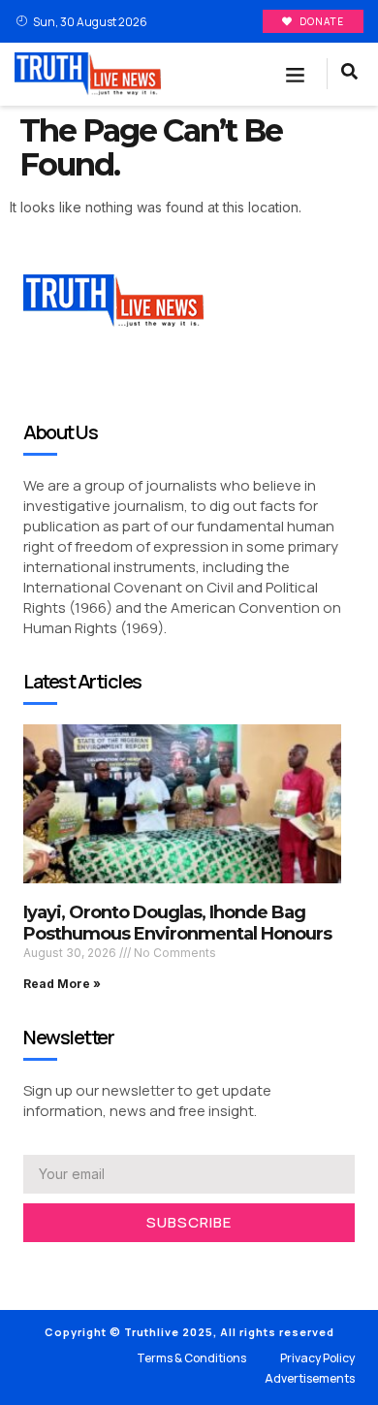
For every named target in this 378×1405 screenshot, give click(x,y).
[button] (295, 74)
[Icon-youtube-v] (116, 1267)
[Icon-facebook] (29, 1267)
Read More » (62, 983)
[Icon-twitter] (58, 1267)
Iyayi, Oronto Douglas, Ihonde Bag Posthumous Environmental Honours (177, 923)
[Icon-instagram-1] (87, 1267)
